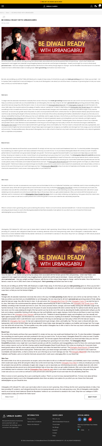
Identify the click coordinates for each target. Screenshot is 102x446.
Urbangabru (50, 166)
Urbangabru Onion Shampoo (14, 118)
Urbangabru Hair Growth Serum (80, 107)
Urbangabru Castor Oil (76, 105)
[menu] (2, 6)
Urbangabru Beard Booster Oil (58, 162)
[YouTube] (90, 419)
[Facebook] (79, 419)
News (7, 12)
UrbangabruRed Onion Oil (57, 105)
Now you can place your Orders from (87, 426)
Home (2, 12)
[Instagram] (85, 419)
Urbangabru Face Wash (64, 187)
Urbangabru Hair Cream (9, 125)
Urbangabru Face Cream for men (37, 194)
